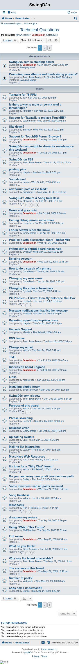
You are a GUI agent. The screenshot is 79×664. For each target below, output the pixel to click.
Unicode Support (20, 329)
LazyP (26, 449)
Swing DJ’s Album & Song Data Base (34, 198)
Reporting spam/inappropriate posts (33, 320)
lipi (24, 97)
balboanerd (29, 120)
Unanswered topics (11, 23)
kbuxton (27, 110)
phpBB (27, 652)
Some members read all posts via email (36, 486)
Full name (16, 536)
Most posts (16, 505)
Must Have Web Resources (27, 456)
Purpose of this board (24, 405)
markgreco (28, 380)
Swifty (26, 479)
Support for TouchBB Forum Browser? (35, 136)
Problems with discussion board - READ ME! (39, 239)
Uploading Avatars (21, 437)
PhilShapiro (29, 530)
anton (26, 182)
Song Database (19, 495)
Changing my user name (25, 278)
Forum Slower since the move (29, 230)
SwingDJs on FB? (21, 159)
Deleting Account (20, 258)
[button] (49, 47)
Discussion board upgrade (27, 367)
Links (12, 377)
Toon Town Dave (32, 77)
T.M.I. (12, 357)
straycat (27, 201)
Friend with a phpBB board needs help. (35, 248)
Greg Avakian (30, 549)
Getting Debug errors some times (31, 220)
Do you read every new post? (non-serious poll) (41, 476)
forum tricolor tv (49, 649)
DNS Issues (17, 338)
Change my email (21, 347)
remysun (27, 223)
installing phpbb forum (24, 386)
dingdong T (29, 192)
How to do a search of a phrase (30, 268)
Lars (25, 440)
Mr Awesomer (23, 34)
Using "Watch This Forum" (27, 527)
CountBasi (28, 271)
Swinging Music (28, 67)
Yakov (26, 350)
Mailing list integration (24, 446)
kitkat (26, 498)
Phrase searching (21, 418)
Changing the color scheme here (31, 288)
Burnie (26, 591)
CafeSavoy (52, 34)
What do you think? (22, 546)
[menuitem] (11, 12)
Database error (19, 428)
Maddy (26, 332)
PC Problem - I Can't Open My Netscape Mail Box (42, 298)
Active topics (31, 23)
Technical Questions (39, 29)
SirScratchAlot (30, 389)
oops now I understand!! (25, 588)
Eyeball (27, 251)
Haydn (26, 172)
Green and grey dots (23, 210)
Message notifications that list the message (38, 310)
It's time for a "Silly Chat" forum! (31, 466)
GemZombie (29, 233)
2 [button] (44, 48)
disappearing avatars (23, 517)
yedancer (28, 581)
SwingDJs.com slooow (24, 395)
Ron (25, 459)
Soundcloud (17, 179)
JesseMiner (38, 34)
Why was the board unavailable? (31, 558)
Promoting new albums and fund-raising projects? (43, 74)
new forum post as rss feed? (28, 189)
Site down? (16, 126)
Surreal (27, 129)
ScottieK (27, 421)
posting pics (17, 169)
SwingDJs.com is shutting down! (31, 61)
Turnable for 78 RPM (23, 94)
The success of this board (26, 568)
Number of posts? (21, 578)
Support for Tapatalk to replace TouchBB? (37, 117)
